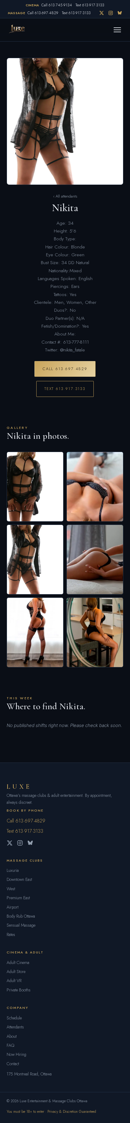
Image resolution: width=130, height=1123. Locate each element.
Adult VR (14, 981)
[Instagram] (110, 13)
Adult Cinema (18, 962)
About (12, 1036)
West (11, 889)
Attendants (15, 1027)
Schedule (14, 1018)
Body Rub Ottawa (21, 916)
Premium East (18, 898)
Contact (13, 1064)
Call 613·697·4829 (43, 13)
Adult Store (16, 972)
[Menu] (117, 30)
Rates (11, 934)
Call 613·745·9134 (56, 5)
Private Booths (19, 990)
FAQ (10, 1045)
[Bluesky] (119, 13)
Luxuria (13, 870)
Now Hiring (16, 1054)
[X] (101, 13)
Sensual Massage (21, 925)
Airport (12, 907)
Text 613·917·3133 (90, 5)
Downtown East (19, 879)
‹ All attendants (65, 196)
